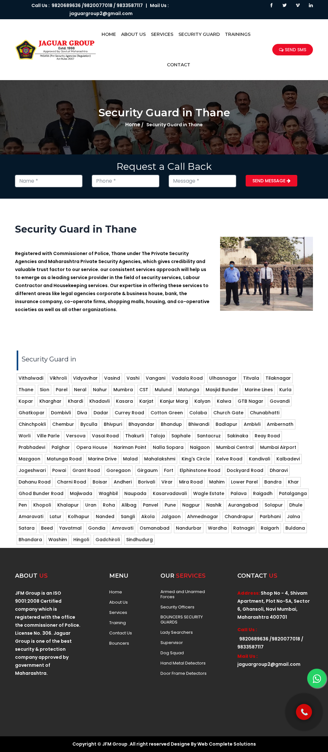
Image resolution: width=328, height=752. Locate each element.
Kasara (124, 401)
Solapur (274, 505)
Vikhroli (58, 378)
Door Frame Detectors (183, 673)
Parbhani (270, 516)
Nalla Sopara (168, 447)
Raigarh (270, 528)
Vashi (133, 378)
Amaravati (31, 516)
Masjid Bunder (222, 389)
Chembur (63, 424)
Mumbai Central (235, 447)
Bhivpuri (113, 424)
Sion (44, 389)
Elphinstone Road (200, 470)
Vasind (112, 378)
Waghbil (108, 493)
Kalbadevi (288, 459)
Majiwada (81, 493)
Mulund (163, 389)
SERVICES (162, 34)
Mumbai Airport (278, 447)
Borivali (146, 482)
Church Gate (228, 412)
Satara (27, 528)
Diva (82, 412)
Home (132, 125)
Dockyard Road (245, 470)
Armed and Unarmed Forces (182, 594)
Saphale (181, 436)
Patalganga (293, 493)
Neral (80, 389)
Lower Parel (244, 482)
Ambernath (280, 424)
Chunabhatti (264, 412)
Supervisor (171, 642)
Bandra (273, 482)
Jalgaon (171, 516)
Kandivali (259, 459)
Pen (23, 505)
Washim (57, 539)
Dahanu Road (35, 482)
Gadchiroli (107, 539)
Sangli (128, 516)
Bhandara (30, 539)
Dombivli (61, 412)
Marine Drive (102, 459)
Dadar (101, 412)
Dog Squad (172, 653)
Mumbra (123, 389)
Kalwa (224, 401)
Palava (239, 493)
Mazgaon (29, 459)
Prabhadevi (32, 447)
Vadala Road (187, 378)
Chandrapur (239, 516)
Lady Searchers (176, 632)
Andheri (123, 482)
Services (118, 612)
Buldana (295, 528)
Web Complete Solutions (226, 744)
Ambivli (252, 424)
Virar (167, 482)
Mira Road (191, 482)
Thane (26, 389)
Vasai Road (105, 436)
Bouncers (119, 643)
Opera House (91, 447)
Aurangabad (243, 505)
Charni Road (71, 482)
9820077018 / (100, 5)
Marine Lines (259, 389)
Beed (47, 528)
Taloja (157, 436)
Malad (130, 459)
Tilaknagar (278, 378)
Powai (59, 470)
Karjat (146, 401)
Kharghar (50, 401)
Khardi (75, 401)
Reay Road (267, 436)
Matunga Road (64, 459)
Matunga (188, 389)
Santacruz (209, 436)
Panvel (150, 505)
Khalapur (68, 505)
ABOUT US (133, 34)
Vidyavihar (85, 378)
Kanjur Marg (174, 401)
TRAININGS (237, 34)
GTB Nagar (250, 401)
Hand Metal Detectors (183, 663)
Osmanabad (154, 528)
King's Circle (196, 459)
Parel (62, 389)
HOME (109, 34)
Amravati (122, 528)
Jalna (293, 516)
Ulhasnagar (223, 378)
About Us (118, 602)
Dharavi (279, 470)
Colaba (198, 412)
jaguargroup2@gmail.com (101, 13)
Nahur (100, 389)
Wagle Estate (208, 493)
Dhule (295, 505)
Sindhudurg (139, 539)
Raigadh (263, 493)
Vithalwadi (31, 378)
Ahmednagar (202, 516)
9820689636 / (67, 5)
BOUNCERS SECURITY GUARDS (181, 620)
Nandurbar (188, 528)
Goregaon (118, 470)
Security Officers (177, 607)
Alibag (128, 505)
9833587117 (130, 5)
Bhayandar (141, 424)
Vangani (155, 378)
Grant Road (86, 470)
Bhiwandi (198, 424)
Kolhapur (78, 516)
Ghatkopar (32, 412)
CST (143, 389)
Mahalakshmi (159, 459)
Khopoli (42, 505)
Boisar (100, 482)
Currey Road (129, 412)
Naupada (135, 493)
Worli (24, 436)
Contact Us (120, 633)
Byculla (88, 424)
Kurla (285, 389)
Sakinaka (237, 436)
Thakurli (134, 436)
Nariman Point (130, 447)
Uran (90, 505)
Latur (56, 516)
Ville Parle (48, 436)
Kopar (26, 401)
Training (117, 622)
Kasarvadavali (170, 493)
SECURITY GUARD (199, 34)
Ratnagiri (243, 528)
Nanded (105, 516)
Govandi (280, 401)
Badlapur (226, 424)
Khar (293, 482)
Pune (170, 505)
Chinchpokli (32, 424)
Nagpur (191, 505)
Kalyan (202, 401)
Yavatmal (70, 528)
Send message (269, 181)
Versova (76, 436)
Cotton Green (167, 412)
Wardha (217, 528)
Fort (168, 470)
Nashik (214, 505)
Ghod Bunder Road (41, 493)
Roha (109, 505)
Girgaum (147, 470)
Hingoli (81, 539)
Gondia (96, 528)
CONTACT (178, 65)
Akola (148, 516)
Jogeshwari (32, 470)
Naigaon (200, 447)
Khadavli (99, 401)
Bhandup (171, 424)
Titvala (251, 378)
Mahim (217, 482)
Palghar (61, 447)
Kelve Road (229, 459)
